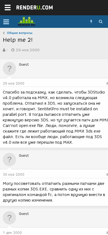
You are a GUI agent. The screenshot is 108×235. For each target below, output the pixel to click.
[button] (6, 21)
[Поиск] (100, 22)
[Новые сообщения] (91, 22)
